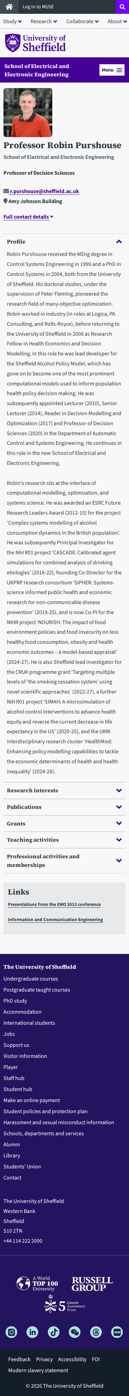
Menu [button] (108, 70)
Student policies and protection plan (45, 1111)
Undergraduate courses (30, 979)
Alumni (11, 1144)
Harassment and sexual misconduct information (58, 1122)
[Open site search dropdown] (122, 7)
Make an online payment (31, 1100)
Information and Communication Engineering (55, 919)
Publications (24, 807)
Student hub (17, 1089)
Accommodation (22, 1012)
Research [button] (41, 21)
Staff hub (13, 1078)
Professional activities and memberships (43, 860)
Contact (12, 1178)
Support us (16, 1045)
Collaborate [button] (80, 21)
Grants (16, 823)
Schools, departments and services (43, 1133)
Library (11, 1155)
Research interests (32, 790)
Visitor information (25, 1056)
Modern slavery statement (38, 1370)
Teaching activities (33, 839)
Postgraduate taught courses (36, 990)
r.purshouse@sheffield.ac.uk (44, 191)
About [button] (115, 21)
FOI (96, 1359)
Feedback (19, 1359)
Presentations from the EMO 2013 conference (54, 904)
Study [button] (10, 21)
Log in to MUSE (39, 6)
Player (10, 1067)
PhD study (15, 1001)
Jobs (9, 1034)
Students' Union (22, 1166)
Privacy (44, 1359)
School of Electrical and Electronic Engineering (36, 70)
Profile (16, 241)
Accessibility (72, 1359)
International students (29, 1023)
